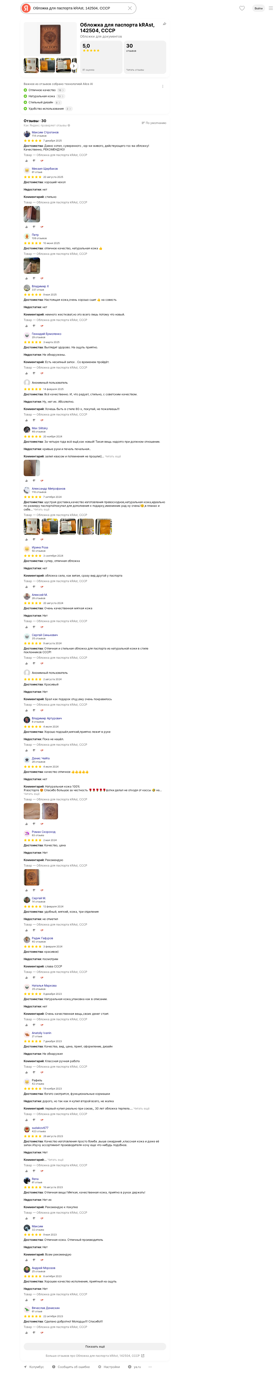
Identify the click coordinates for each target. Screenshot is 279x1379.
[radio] (26, 161)
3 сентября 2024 (53, 555)
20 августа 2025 (53, 176)
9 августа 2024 (52, 643)
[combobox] (78, 8)
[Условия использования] (162, 86)
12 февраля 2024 (53, 906)
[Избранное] (242, 8)
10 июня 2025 (51, 243)
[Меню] (271, 8)
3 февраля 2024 (52, 946)
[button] (31, 65)
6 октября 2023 (52, 1276)
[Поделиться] (164, 23)
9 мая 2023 (50, 1234)
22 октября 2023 (53, 1316)
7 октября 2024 (52, 496)
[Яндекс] (26, 8)
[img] (33, 140)
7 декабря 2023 (52, 1041)
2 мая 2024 (50, 840)
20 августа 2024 (53, 603)
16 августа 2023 (53, 1187)
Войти (259, 8)
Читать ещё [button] (113, 456)
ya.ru (137, 1367)
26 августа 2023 (53, 1136)
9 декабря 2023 (52, 993)
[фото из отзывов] (32, 214)
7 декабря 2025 (52, 140)
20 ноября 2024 (52, 436)
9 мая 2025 (50, 294)
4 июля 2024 (51, 726)
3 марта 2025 (51, 342)
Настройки (112, 1367)
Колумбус (36, 1367)
